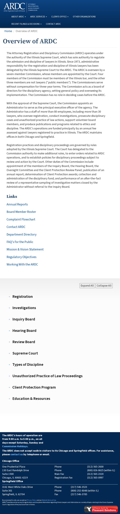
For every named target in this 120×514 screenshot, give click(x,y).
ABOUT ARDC (17, 16)
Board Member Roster (21, 212)
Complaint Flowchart (21, 219)
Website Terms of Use (49, 500)
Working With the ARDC (22, 264)
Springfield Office (12, 481)
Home (8, 31)
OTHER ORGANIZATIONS (84, 16)
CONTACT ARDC (53, 24)
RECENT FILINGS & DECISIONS (25, 24)
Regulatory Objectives (21, 257)
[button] (23, 296)
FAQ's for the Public (20, 242)
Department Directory (21, 234)
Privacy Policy (31, 500)
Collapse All (104, 286)
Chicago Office (10, 461)
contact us (16, 454)
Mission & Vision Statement (25, 249)
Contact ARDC (16, 227)
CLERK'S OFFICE (59, 16)
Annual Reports (17, 204)
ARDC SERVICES (37, 16)
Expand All (87, 286)
